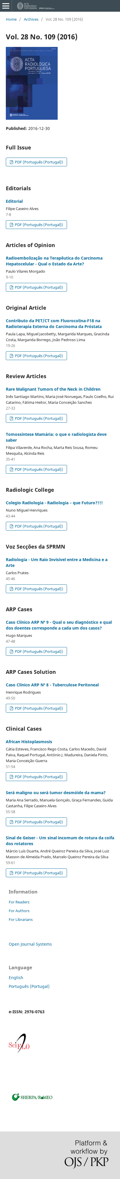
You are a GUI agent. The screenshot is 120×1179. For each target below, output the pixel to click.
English (16, 977)
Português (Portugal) (29, 986)
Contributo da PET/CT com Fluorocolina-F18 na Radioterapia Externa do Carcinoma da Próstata (54, 323)
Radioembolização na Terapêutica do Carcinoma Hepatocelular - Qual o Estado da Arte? (54, 261)
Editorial (14, 201)
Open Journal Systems (30, 944)
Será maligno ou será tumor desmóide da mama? (56, 792)
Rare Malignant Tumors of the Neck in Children (53, 389)
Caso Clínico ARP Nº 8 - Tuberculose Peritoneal (52, 685)
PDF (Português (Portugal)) (38, 162)
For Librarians (21, 919)
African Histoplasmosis (29, 741)
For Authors (19, 910)
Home (11, 19)
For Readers (19, 902)
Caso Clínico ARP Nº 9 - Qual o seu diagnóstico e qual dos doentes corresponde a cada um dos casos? (59, 625)
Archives (31, 19)
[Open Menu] (6, 6)
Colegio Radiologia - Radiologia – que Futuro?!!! (54, 502)
